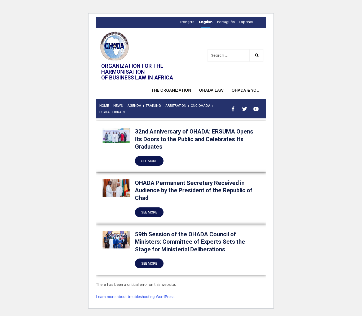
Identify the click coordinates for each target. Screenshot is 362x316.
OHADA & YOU (245, 90)
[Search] (256, 55)
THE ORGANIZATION (171, 90)
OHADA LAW (211, 90)
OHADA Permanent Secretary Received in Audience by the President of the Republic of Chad (194, 190)
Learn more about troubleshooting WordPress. (135, 296)
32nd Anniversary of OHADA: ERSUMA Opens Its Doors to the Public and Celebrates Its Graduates (194, 139)
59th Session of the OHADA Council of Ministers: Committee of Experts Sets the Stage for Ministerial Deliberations (190, 242)
